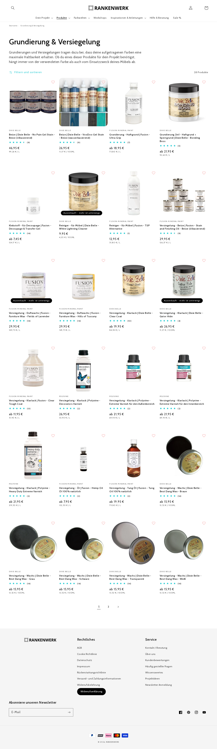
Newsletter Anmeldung (158, 684)
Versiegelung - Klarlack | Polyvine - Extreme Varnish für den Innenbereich (182, 402)
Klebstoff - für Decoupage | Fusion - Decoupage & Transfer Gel (30, 227)
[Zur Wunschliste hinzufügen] (53, 82)
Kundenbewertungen (157, 660)
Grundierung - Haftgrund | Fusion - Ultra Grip (129, 136)
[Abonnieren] (69, 712)
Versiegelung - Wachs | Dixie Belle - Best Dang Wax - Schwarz (80, 577)
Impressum (83, 666)
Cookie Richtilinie (87, 654)
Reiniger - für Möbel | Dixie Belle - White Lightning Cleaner (79, 227)
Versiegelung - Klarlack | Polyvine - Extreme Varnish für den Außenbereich (132, 402)
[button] (13, 8)
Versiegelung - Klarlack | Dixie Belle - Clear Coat (131, 314)
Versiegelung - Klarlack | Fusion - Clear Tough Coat (31, 402)
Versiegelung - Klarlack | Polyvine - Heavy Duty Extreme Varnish (29, 489)
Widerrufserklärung (91, 691)
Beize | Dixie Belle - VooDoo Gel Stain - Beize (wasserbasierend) (81, 136)
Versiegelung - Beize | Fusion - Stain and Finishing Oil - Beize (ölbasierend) (182, 227)
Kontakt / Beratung (156, 647)
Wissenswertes (154, 672)
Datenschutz (84, 660)
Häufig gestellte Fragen (158, 666)
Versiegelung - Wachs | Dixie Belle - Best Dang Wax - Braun (181, 489)
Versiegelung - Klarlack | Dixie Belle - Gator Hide (181, 314)
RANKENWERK (112, 742)
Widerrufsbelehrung (88, 684)
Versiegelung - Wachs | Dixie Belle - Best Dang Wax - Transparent (130, 577)
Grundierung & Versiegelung (32, 26)
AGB (79, 647)
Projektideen (152, 678)
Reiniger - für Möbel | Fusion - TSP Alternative (129, 227)
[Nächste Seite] (118, 607)
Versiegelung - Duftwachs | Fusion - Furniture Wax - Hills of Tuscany (80, 314)
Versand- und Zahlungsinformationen (99, 678)
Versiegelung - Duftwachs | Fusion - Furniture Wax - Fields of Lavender (30, 314)
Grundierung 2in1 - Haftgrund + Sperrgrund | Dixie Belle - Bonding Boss (180, 138)
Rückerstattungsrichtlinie (91, 672)
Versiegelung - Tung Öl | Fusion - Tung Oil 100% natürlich (131, 489)
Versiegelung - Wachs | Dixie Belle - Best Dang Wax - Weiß (181, 577)
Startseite (13, 26)
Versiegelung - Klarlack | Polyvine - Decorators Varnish (79, 402)
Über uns (150, 654)
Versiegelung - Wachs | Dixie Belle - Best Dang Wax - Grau (30, 577)
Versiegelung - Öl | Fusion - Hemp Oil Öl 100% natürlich (81, 489)
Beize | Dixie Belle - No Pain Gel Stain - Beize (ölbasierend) (32, 136)
